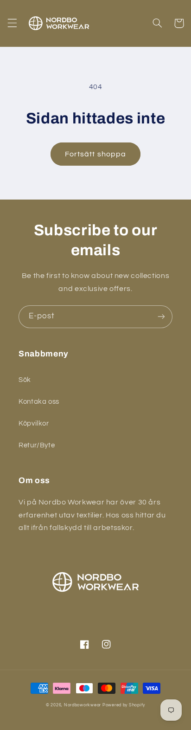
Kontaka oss (39, 401)
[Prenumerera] (161, 316)
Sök (25, 379)
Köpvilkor (34, 423)
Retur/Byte (37, 445)
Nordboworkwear (82, 705)
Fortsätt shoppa (95, 154)
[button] (12, 23)
